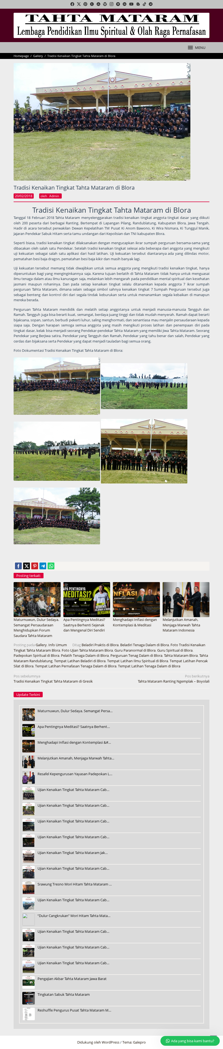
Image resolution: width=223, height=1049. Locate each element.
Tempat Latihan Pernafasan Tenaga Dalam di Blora (75, 666)
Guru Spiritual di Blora (175, 650)
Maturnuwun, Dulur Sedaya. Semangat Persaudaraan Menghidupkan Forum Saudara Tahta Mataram (36, 627)
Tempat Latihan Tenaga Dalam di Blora (149, 666)
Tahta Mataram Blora (181, 655)
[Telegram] (150, 4)
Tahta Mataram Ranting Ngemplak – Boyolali (173, 679)
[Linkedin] (124, 4)
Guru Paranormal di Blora (135, 650)
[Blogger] (138, 4)
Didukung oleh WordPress (98, 1042)
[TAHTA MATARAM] (111, 25)
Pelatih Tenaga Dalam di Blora (85, 655)
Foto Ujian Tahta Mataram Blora (87, 650)
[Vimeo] (118, 4)
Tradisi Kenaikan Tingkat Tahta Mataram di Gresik (53, 679)
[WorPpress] (105, 4)
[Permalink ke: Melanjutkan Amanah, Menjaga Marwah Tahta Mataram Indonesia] (186, 599)
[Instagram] (111, 4)
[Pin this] (34, 566)
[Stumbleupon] (98, 4)
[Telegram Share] (42, 566)
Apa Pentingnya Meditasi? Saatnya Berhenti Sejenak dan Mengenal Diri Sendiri (84, 625)
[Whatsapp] (51, 566)
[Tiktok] (144, 4)
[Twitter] (79, 4)
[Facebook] (72, 4)
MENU (200, 47)
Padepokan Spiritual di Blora (36, 655)
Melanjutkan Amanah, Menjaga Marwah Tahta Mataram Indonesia (181, 625)
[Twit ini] (26, 566)
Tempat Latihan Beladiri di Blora (80, 660)
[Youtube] (131, 4)
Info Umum (57, 644)
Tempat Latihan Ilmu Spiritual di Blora (137, 660)
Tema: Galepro (134, 1042)
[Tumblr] (92, 4)
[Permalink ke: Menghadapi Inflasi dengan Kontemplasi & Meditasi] (136, 599)
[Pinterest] (85, 4)
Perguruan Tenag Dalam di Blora (136, 655)
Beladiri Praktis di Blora (100, 644)
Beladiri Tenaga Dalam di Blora (144, 644)
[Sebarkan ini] (18, 566)
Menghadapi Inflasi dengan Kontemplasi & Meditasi (135, 622)
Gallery (41, 644)
